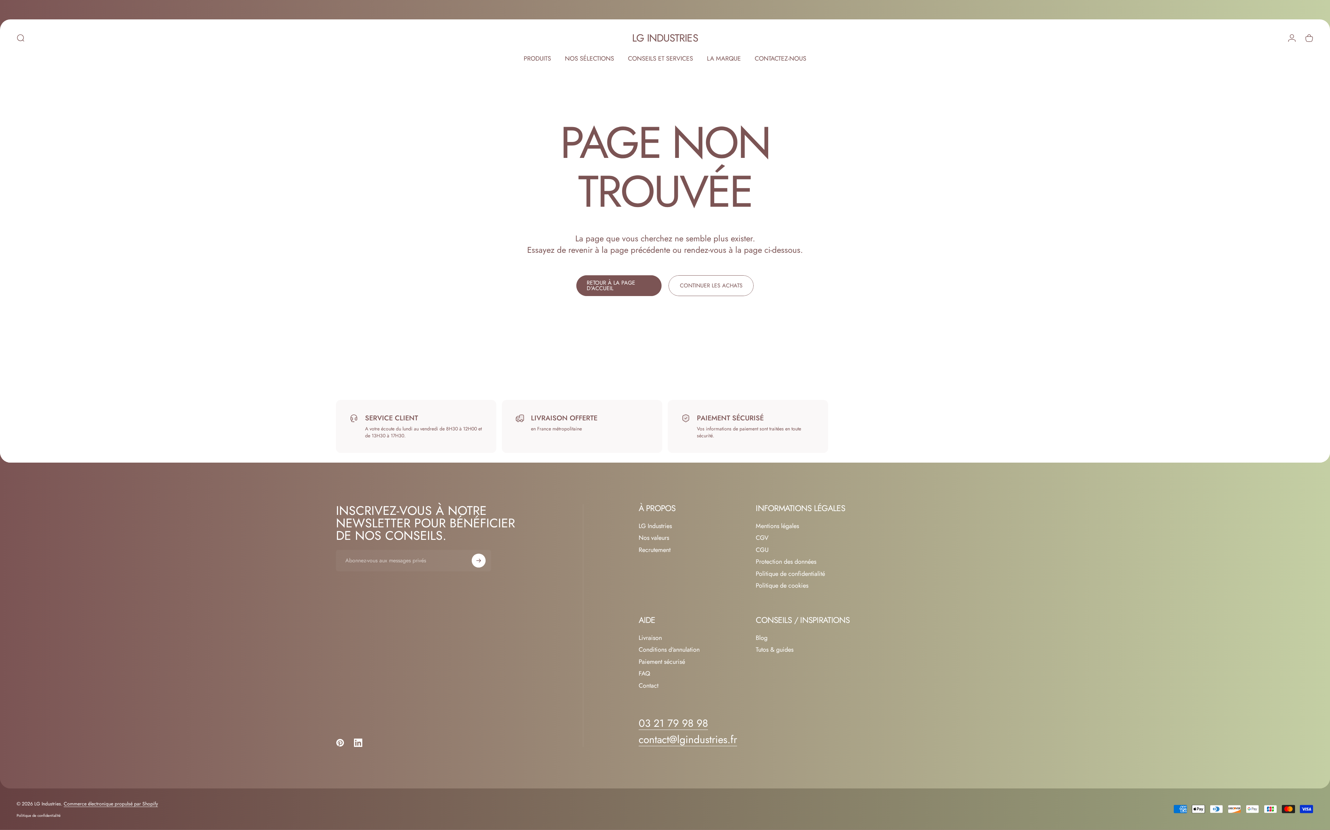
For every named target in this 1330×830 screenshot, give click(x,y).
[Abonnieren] (479, 561)
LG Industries (665, 38)
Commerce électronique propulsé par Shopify (111, 803)
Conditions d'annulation (669, 650)
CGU (762, 550)
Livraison (650, 638)
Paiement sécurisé (662, 662)
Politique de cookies (782, 586)
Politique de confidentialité (790, 574)
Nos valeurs (654, 538)
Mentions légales (777, 526)
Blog (762, 638)
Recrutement (655, 550)
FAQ (644, 674)
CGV (762, 538)
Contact (648, 686)
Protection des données (786, 562)
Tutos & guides (774, 650)
